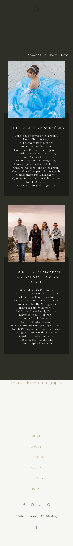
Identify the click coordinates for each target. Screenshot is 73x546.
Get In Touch (37, 489)
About (36, 446)
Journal (36, 468)
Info (37, 478)
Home (36, 436)
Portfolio (36, 457)
